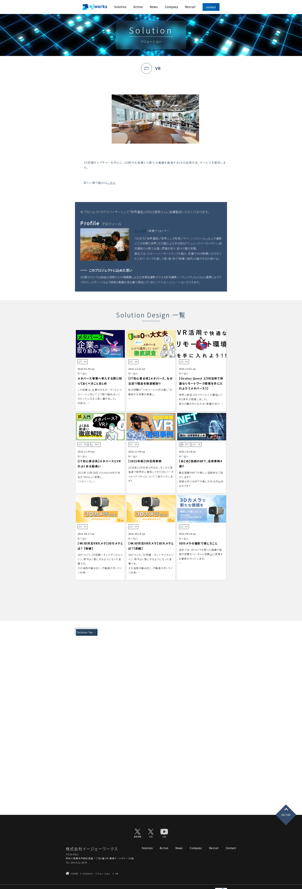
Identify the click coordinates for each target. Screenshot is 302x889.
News (154, 7)
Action (138, 7)
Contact (231, 848)
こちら (111, 182)
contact (211, 7)
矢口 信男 (140, 231)
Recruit (190, 7)
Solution (120, 7)
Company (171, 7)
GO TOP (285, 815)
